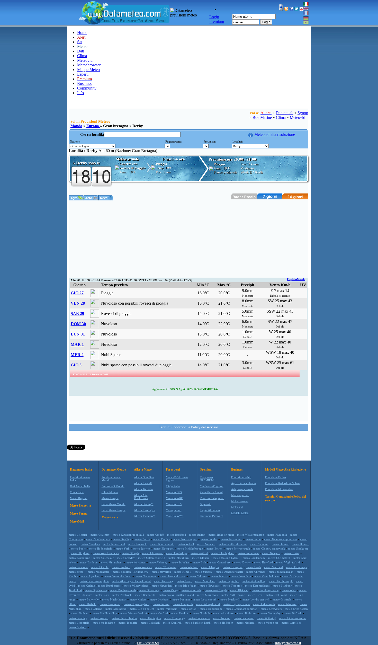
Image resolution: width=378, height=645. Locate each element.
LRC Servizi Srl (148, 643)
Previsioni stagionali (212, 498)
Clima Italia (77, 492)
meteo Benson (161, 604)
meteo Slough (130, 553)
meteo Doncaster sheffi (229, 571)
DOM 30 (78, 324)
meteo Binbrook (246, 613)
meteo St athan (219, 576)
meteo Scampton (244, 618)
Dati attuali (284, 113)
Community (86, 88)
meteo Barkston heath (198, 622)
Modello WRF (174, 498)
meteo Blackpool (164, 548)
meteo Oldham (201, 557)
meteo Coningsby (270, 613)
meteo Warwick (143, 567)
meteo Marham (246, 622)
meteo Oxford (280, 543)
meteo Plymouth (277, 534)
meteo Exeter (291, 553)
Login (266, 22)
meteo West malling (254, 580)
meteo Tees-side (232, 585)
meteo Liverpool (232, 567)
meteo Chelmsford (279, 557)
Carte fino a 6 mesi (211, 492)
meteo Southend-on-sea (233, 543)
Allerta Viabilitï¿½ (144, 515)
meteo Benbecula (145, 594)
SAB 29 (77, 313)
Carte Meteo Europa (113, 509)
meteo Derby (142, 539)
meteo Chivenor (255, 571)
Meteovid (85, 60)
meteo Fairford (77, 627)
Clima (82, 56)
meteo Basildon (88, 562)
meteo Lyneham (90, 576)
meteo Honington (150, 618)
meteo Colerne (93, 608)
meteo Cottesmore (199, 618)
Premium (206, 469)
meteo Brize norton (296, 608)
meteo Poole (78, 548)
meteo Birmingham (222, 553)
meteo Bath (199, 562)
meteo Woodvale (191, 590)
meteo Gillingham (111, 562)
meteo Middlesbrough (190, 548)
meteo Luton (253, 539)
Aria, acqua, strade (242, 489)
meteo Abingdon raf (208, 604)
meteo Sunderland (114, 543)
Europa (93, 126)
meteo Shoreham (205, 580)
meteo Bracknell (229, 599)
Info (80, 93)
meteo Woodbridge (211, 608)
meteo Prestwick (122, 594)
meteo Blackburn (178, 557)
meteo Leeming (78, 618)
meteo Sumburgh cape (265, 590)
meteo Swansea (206, 543)
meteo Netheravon (146, 576)
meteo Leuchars (159, 599)
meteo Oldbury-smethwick (269, 548)
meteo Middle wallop (104, 613)
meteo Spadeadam (96, 590)
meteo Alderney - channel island (131, 580)
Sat (79, 42)
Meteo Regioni (78, 498)
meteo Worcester (135, 562)
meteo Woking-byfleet (226, 557)
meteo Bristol (76, 571)
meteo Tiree (255, 594)
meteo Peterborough (238, 548)
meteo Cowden (99, 618)
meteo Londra (209, 539)
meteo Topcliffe (128, 622)
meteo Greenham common (241, 608)
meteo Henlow (179, 613)
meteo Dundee (300, 543)
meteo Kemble (183, 571)
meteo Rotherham (248, 553)
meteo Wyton (188, 608)
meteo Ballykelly (89, 599)
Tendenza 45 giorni (211, 486)
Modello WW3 (174, 515)
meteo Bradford (176, 534)
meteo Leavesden (110, 604)
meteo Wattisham (167, 608)
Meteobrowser (89, 65)
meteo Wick (289, 590)
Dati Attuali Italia (80, 486)
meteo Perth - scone (233, 594)
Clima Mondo (110, 492)
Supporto (205, 504)
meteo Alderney (158, 562)
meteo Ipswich (141, 548)
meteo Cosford (159, 613)
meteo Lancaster (78, 567)
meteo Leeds (253, 567)
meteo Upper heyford (136, 604)
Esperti (82, 74)
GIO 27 (77, 293)
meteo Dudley (161, 539)
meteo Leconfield (79, 622)
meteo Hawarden (162, 585)
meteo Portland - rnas (172, 576)
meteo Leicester (78, 534)
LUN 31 (78, 334)
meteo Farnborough (281, 580)
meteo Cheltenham (254, 557)
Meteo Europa (110, 498)
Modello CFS (174, 504)
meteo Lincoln (100, 567)
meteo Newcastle (210, 585)
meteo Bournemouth (162, 543)
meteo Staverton (161, 571)
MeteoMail (77, 521)
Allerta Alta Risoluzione (141, 496)
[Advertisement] (188, 239)
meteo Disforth (293, 613)
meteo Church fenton (124, 618)
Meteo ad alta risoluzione (274, 134)
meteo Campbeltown (266, 576)
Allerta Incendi (143, 483)
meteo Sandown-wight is (94, 580)
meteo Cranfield (282, 599)
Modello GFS (174, 492)
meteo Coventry (100, 534)
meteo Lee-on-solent (142, 608)
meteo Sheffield (273, 567)
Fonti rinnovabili (241, 477)
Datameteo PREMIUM (207, 479)
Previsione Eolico (275, 477)
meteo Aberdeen (90, 543)
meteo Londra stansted (255, 599)
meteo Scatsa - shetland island (176, 594)
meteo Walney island (136, 585)
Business (84, 83)
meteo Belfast (197, 534)
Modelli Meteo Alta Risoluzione (285, 469)
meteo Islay (102, 594)
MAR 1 (77, 344)
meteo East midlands (257, 585)
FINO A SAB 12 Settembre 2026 (90, 374)
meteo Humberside (109, 585)
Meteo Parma (78, 513)
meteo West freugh (216, 590)
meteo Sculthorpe (115, 608)
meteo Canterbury (220, 562)
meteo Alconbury (223, 613)
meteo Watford (199, 553)
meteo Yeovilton (241, 576)
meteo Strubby (203, 571)
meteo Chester (242, 562)
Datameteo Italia (81, 469)
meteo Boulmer (181, 599)
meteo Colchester (103, 557)
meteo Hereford (263, 562)
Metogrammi (173, 509)
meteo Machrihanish (114, 599)
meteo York (123, 548)
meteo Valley (170, 590)
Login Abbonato (210, 509)
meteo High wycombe (236, 604)
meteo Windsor (189, 567)
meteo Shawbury (149, 590)
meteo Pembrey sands (123, 590)
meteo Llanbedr (282, 585)
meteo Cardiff (155, 534)
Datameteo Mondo (114, 469)
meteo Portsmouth (231, 539)
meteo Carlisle (86, 585)
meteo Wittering (266, 618)
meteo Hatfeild (87, 604)
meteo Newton (221, 618)
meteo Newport (271, 553)
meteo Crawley (126, 557)
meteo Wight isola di (288, 562)
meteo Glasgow (210, 567)
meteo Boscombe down (117, 576)
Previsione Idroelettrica (279, 489)
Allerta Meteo (143, 469)
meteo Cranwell (172, 622)
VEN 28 (78, 303)
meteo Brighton (80, 553)
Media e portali (240, 495)
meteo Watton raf (268, 622)
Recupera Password (211, 515)
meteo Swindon (259, 543)
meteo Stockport (298, 548)
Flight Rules (173, 486)
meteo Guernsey (163, 580)
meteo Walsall (186, 543)
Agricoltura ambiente (243, 483)
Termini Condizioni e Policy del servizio (188, 427)
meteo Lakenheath (264, 604)
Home (82, 32)
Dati (80, 51)
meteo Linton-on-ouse (292, 618)
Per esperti (173, 469)
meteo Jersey (184, 580)
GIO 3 (76, 365)
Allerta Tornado (143, 489)
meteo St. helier (180, 562)
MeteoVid (237, 506)
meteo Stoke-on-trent (221, 534)
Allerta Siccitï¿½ (143, 504)
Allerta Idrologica (144, 509)
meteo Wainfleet (291, 622)
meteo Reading (122, 539)
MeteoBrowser (239, 500)
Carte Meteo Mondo (113, 504)
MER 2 (77, 354)
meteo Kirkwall (239, 590)
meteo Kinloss (138, 599)
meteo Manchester (98, 571)
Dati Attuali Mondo (113, 486)
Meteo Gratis (110, 517)
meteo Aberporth (183, 604)
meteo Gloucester (152, 553)
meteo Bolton (214, 548)
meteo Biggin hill (229, 580)
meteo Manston (287, 604)
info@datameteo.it (288, 643)
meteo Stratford (121, 567)
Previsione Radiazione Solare (282, 483)
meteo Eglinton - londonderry (130, 571)
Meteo (82, 46)
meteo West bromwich (106, 553)
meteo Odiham (79, 613)
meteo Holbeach (223, 622)
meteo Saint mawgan (281, 571)
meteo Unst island (276, 594)
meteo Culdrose (198, 576)
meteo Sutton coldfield (151, 557)
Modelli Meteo (240, 512)
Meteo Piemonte (80, 505)
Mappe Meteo (88, 69)
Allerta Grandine (144, 477)
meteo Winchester (165, 567)
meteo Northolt (201, 613)
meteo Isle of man (185, 585)
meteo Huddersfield (100, 548)
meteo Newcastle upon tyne (280, 539)
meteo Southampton (98, 539)
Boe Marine (262, 117)
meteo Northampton (185, 539)
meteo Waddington (104, 622)
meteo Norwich (137, 543)
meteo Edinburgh (296, 567)
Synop (303, 113)
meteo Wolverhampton (250, 534)
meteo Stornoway (207, 594)
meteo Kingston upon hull (128, 534)
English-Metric (296, 279)
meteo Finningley (174, 618)
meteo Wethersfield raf (133, 613)
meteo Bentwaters (271, 608)
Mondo (76, 126)
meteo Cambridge (176, 553)
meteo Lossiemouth (205, 599)
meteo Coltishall (150, 622)
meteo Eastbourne (79, 557)
